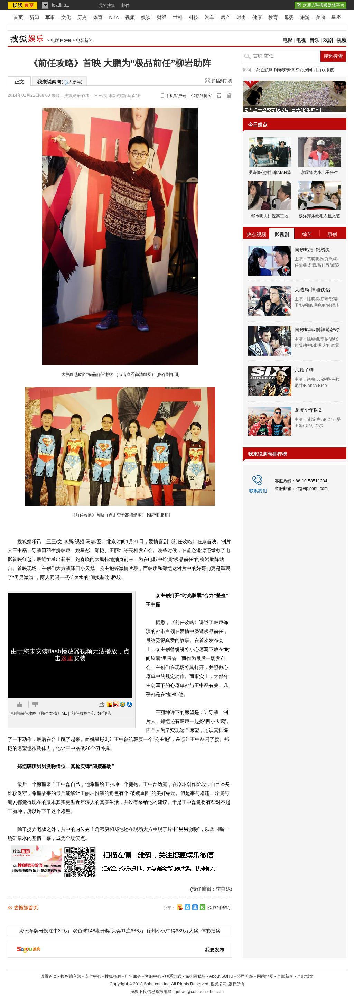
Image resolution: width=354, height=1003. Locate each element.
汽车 (209, 17)
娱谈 (146, 17)
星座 (336, 17)
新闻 (34, 17)
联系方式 (173, 976)
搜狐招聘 (113, 976)
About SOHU (221, 976)
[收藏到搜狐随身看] (202, 907)
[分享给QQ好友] (187, 907)
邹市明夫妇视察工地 (269, 216)
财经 (162, 17)
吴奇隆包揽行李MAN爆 (270, 172)
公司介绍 (245, 976)
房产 (225, 17)
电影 (287, 40)
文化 (66, 17)
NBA (114, 17)
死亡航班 (264, 69)
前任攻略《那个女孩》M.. (43, 713)
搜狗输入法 (70, 976)
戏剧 (328, 40)
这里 (67, 658)
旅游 (305, 17)
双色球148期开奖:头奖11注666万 (108, 931)
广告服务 (133, 976)
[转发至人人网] (129, 704)
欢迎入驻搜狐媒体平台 (323, 5)
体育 (98, 17)
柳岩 (204, 559)
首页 (18, 17)
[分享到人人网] (195, 907)
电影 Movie (61, 40)
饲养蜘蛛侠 (284, 69)
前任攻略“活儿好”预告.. (92, 713)
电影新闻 (84, 40)
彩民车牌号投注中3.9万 (44, 931)
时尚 (241, 17)
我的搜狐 (107, 5)
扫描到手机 (222, 80)
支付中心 (93, 976)
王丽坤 (116, 550)
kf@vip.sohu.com (312, 488)
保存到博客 (201, 95)
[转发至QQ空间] (122, 704)
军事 (50, 17)
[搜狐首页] (23, 5)
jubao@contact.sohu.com (200, 991)
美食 (321, 17)
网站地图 (265, 976)
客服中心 (153, 976)
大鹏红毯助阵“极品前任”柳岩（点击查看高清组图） (108, 374)
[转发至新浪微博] (116, 704)
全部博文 (305, 976)
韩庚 (66, 550)
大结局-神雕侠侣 (312, 289)
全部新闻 (285, 976)
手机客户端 (176, 95)
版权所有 (236, 984)
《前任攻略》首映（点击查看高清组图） (108, 515)
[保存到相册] (168, 374)
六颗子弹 (304, 370)
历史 (82, 17)
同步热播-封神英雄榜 (317, 330)
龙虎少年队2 (308, 410)
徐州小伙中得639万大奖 (172, 931)
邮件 (125, 5)
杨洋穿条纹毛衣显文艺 (319, 216)
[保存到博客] (218, 907)
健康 (257, 17)
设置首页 (48, 976)
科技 (193, 17)
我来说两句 (59, 81)
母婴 (289, 17)
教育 (273, 17)
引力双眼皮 (323, 69)
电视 (301, 40)
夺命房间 (304, 69)
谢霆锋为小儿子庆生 (319, 172)
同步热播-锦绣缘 (312, 249)
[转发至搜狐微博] (109, 704)
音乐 (314, 40)
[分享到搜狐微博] (180, 907)
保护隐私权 (195, 976)
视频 (130, 17)
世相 (178, 17)
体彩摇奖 (211, 931)
